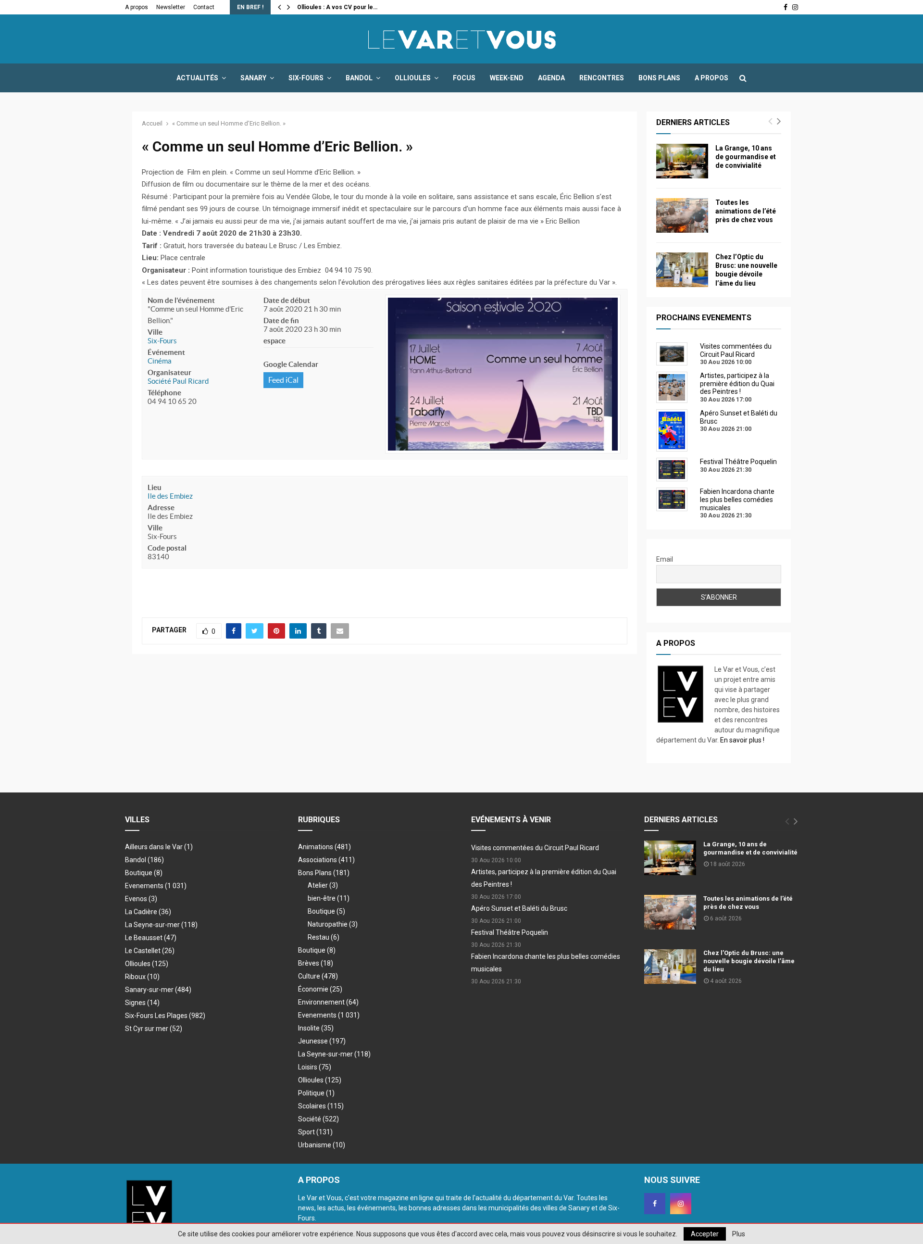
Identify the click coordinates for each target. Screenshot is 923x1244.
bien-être (328, 898)
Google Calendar (290, 364)
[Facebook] (654, 1203)
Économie (320, 989)
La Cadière (148, 912)
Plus (738, 1234)
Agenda (551, 78)
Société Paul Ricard (178, 381)
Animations (324, 847)
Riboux (142, 976)
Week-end (507, 78)
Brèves (315, 963)
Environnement (328, 1002)
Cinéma (160, 361)
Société (318, 1119)
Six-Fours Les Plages (165, 1015)
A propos (136, 7)
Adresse (161, 507)
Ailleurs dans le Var (159, 847)
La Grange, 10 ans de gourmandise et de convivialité (745, 156)
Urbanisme (321, 1145)
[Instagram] (680, 1203)
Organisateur (169, 372)
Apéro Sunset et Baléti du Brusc (519, 908)
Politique (316, 1093)
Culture (318, 976)
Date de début (286, 300)
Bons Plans (659, 78)
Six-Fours (306, 78)
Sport (315, 1132)
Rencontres (601, 78)
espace (274, 341)
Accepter (705, 1234)
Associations (326, 860)
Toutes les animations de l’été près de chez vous (745, 211)
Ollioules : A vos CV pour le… (337, 7)
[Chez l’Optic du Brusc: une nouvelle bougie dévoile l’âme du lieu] (682, 269)
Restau (323, 937)
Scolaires (321, 1106)
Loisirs (314, 1067)
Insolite (316, 1028)
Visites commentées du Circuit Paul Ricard (535, 848)
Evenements (144, 886)
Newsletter (170, 7)
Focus (464, 78)
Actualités (197, 78)
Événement (166, 352)
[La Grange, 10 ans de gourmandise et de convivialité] (682, 161)
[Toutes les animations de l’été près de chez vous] (682, 215)
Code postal (167, 548)
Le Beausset (150, 938)
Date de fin (281, 320)
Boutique (143, 873)
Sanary (253, 78)
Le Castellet (150, 951)
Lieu (155, 487)
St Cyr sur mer (153, 1028)
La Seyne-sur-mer (161, 925)
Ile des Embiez (170, 496)
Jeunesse (322, 1041)
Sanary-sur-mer (158, 989)
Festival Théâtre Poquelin (509, 932)
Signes (142, 1002)
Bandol (359, 78)
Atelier (323, 885)
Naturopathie (333, 924)
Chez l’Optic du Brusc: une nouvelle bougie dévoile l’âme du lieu (749, 961)
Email (664, 559)
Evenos (141, 899)
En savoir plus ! (742, 740)
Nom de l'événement (181, 300)
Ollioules (413, 78)
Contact (203, 7)
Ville (155, 332)
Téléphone (164, 393)
